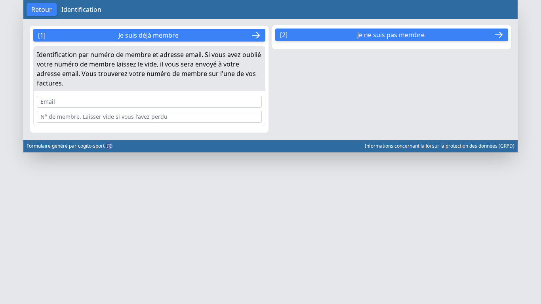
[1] (108, 35)
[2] (352, 34)
